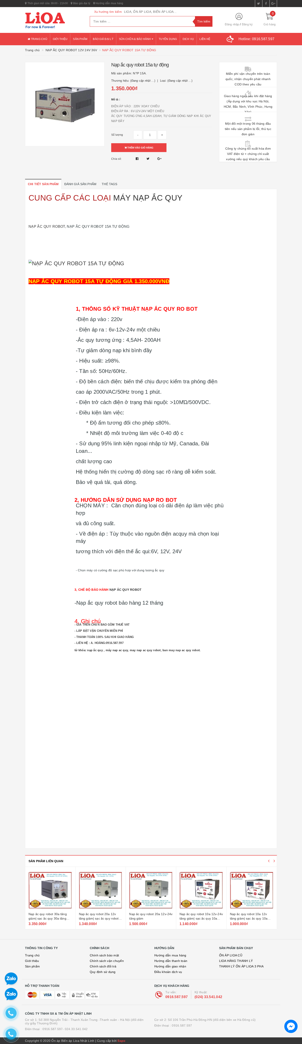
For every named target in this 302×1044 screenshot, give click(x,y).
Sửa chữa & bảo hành (135, 39)
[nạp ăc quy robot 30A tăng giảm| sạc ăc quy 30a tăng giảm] (50, 890)
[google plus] (273, 3)
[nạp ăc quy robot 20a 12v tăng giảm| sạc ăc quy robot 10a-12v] (100, 890)
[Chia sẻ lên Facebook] (137, 159)
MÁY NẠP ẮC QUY (147, 197)
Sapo (121, 1040)
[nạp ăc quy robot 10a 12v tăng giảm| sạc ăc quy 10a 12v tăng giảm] (252, 890)
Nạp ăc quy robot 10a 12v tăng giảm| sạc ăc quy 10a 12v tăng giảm (249, 918)
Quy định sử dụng (103, 972)
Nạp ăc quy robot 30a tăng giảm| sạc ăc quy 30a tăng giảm (48, 918)
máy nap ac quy (117, 650)
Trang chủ (38, 39)
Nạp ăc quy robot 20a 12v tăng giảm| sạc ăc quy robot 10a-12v (99, 918)
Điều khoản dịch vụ (168, 972)
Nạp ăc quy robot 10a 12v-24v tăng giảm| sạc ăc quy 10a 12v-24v (201, 918)
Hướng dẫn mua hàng (109, 3)
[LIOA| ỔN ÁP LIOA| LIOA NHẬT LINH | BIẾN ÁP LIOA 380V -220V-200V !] (54, 20)
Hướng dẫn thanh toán (170, 961)
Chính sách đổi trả (103, 966)
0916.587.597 (176, 997)
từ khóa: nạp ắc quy (89, 650)
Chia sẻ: (116, 158)
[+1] (159, 159)
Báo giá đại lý (81, 3)
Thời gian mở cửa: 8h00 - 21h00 (47, 3)
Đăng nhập (232, 24)
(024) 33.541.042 (208, 997)
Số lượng (117, 134)
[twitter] (258, 3)
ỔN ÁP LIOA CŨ (230, 955)
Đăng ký (247, 24)
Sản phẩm (80, 39)
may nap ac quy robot (145, 650)
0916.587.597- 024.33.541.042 (65, 1029)
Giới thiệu (60, 39)
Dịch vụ (188, 39)
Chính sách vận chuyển (107, 961)
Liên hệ (204, 39)
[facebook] (266, 3)
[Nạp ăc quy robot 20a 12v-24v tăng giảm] (151, 890)
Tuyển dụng (168, 39)
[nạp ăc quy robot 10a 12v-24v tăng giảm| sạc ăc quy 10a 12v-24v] (201, 890)
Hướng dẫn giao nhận (170, 966)
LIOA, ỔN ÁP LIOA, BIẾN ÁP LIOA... (150, 11)
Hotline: (256, 39)
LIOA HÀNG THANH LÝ (236, 961)
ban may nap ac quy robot (181, 650)
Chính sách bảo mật (104, 955)
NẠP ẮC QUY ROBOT (47, 226)
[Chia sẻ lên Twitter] (148, 159)
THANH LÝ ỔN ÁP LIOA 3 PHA (241, 966)
